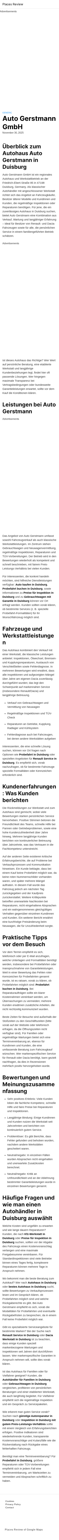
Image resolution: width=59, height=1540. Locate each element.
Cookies (9, 1501)
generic (7, 112)
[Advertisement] (29, 58)
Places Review (12, 4)
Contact (9, 1507)
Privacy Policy (13, 1504)
